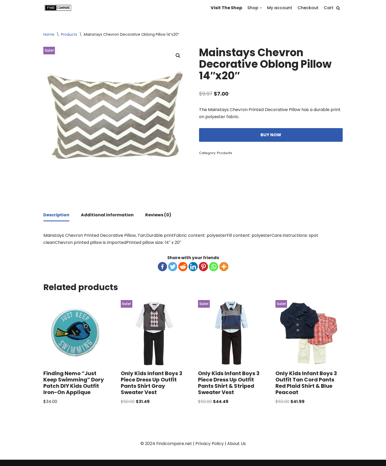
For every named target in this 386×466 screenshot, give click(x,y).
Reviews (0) (158, 215)
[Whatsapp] (213, 266)
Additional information (107, 215)
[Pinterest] (203, 266)
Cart (328, 8)
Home (48, 34)
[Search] (338, 8)
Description (56, 215)
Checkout (308, 8)
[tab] (56, 215)
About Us (236, 444)
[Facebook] (162, 266)
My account (279, 8)
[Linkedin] (193, 266)
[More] (223, 266)
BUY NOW (270, 135)
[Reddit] (182, 266)
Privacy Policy (209, 444)
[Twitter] (172, 266)
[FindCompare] (59, 8)
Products (69, 34)
